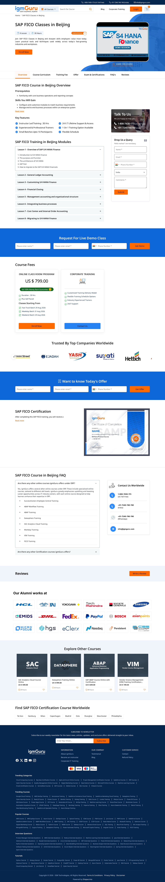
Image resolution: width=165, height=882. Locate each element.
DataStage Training (59, 805)
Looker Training (105, 799)
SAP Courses (58, 786)
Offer (75, 74)
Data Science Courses (87, 783)
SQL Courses (83, 786)
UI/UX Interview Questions (52, 847)
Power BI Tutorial (79, 860)
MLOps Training (81, 802)
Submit (121, 192)
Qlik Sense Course (22, 802)
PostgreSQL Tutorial (63, 860)
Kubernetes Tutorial (111, 863)
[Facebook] (17, 760)
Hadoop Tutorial (83, 863)
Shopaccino (87, 879)
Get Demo (139, 246)
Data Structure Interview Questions (131, 844)
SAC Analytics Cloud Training (35, 524)
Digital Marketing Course (24, 824)
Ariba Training (121, 827)
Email (117, 154)
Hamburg (32, 716)
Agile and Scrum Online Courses (69, 780)
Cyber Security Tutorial (70, 866)
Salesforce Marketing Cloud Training (107, 796)
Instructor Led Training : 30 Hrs (34, 123)
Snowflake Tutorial (53, 866)
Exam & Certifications (94, 74)
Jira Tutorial (40, 866)
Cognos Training (37, 827)
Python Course (53, 824)
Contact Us (82, 326)
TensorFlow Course (116, 802)
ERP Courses (133, 780)
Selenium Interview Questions (25, 841)
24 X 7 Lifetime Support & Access (77, 123)
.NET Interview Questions (89, 841)
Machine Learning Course (98, 802)
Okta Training (102, 805)
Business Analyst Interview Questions (104, 844)
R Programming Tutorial (136, 860)
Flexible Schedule (70, 131)
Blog (102, 9)
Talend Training (136, 805)
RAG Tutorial (125, 863)
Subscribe (101, 740)
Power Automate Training (71, 827)
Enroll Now (24, 52)
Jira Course (109, 819)
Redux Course (40, 824)
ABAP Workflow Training (34, 506)
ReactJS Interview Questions (48, 841)
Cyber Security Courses (23, 783)
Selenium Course (140, 821)
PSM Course (98, 819)
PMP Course (121, 819)
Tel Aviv (20, 716)
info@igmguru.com (143, 2)
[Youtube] (30, 760)
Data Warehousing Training (24, 808)
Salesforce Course (134, 819)
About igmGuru (67, 754)
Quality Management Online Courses (45, 783)
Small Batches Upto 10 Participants (35, 131)
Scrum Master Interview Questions (75, 847)
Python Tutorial (21, 860)
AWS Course (20, 819)
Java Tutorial (121, 860)
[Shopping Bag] (146, 9)
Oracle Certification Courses (25, 786)
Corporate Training (117, 9)
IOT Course (51, 802)
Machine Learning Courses (126, 783)
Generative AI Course (65, 802)
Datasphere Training (32, 518)
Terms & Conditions (95, 875)
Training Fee (62, 74)
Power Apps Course (37, 802)
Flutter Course (52, 799)
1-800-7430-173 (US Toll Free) (93, 2)
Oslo (78, 716)
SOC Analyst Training (139, 824)
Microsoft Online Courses (106, 783)
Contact (125, 754)
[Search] (90, 9)
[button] (49, 289)
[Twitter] (21, 760)
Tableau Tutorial (138, 863)
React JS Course (39, 799)
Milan (43, 716)
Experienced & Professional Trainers (36, 127)
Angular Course (108, 827)
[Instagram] (34, 760)
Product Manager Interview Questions (28, 838)
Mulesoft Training (125, 821)
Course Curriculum (41, 74)
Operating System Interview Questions (50, 844)
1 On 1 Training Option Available (77, 127)
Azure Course (48, 819)
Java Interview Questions (122, 838)
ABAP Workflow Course (43, 821)
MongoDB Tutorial (94, 860)
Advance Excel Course (94, 824)
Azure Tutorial (96, 863)
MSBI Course (66, 824)
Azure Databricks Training (119, 805)
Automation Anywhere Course (25, 805)
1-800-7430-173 (125, 123)
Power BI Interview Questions (110, 841)
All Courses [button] (49, 9)
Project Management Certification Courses (96, 780)
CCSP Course (95, 821)
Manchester (102, 716)
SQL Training (109, 824)
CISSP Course (83, 821)
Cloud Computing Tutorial (24, 866)
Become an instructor (69, 757)
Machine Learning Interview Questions (98, 838)
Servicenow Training (58, 796)
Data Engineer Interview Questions (101, 847)
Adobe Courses (71, 786)
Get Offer (140, 389)
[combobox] (117, 165)
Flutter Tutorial (108, 860)
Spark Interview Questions (24, 850)
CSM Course (87, 819)
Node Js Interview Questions (73, 838)
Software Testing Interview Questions (28, 847)
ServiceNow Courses (44, 786)
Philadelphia (116, 716)
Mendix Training (66, 799)
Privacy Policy (109, 875)
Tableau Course (78, 824)
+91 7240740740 (126, 127)
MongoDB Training (22, 827)
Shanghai (88, 716)
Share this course (124, 64)
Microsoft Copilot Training (91, 827)
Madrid (68, 716)
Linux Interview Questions (69, 841)
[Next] (151, 356)
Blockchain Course (131, 802)
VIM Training (29, 535)
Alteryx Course (118, 799)
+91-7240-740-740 (120, 2)
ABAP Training (30, 512)
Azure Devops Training (68, 808)
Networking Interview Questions (134, 841)
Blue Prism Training (123, 824)
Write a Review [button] (139, 573)
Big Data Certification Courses (45, 780)
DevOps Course (61, 819)
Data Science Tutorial (37, 863)
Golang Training (80, 799)
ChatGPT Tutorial (68, 863)
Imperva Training (89, 805)
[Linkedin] (26, 760)
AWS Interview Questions (52, 838)
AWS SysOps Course (33, 819)
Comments (119, 176)
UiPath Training (44, 805)
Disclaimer (120, 875)
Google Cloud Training (23, 796)
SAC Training (71, 821)
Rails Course (92, 799)
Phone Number (120, 161)
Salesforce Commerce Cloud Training (80, 796)
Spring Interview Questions (124, 847)
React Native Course (109, 821)
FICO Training (29, 541)
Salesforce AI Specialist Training (47, 808)
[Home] (26, 9)
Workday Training (31, 530)
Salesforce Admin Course (24, 821)
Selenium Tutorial (21, 863)
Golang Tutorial (35, 860)
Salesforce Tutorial (54, 863)
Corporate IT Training (69, 761)
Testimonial (96, 754)
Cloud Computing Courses (24, 780)
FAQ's (113, 74)
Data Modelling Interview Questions (77, 844)
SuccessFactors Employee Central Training (41, 501)
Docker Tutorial (48, 860)
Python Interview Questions (25, 844)
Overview (22, 74)
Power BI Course (132, 799)
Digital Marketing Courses (69, 783)
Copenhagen (55, 716)
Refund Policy (127, 757)
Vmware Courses (96, 786)
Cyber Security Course (23, 799)
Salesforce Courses (120, 780)
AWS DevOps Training (41, 796)
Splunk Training (74, 819)
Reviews (125, 74)
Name (117, 146)
